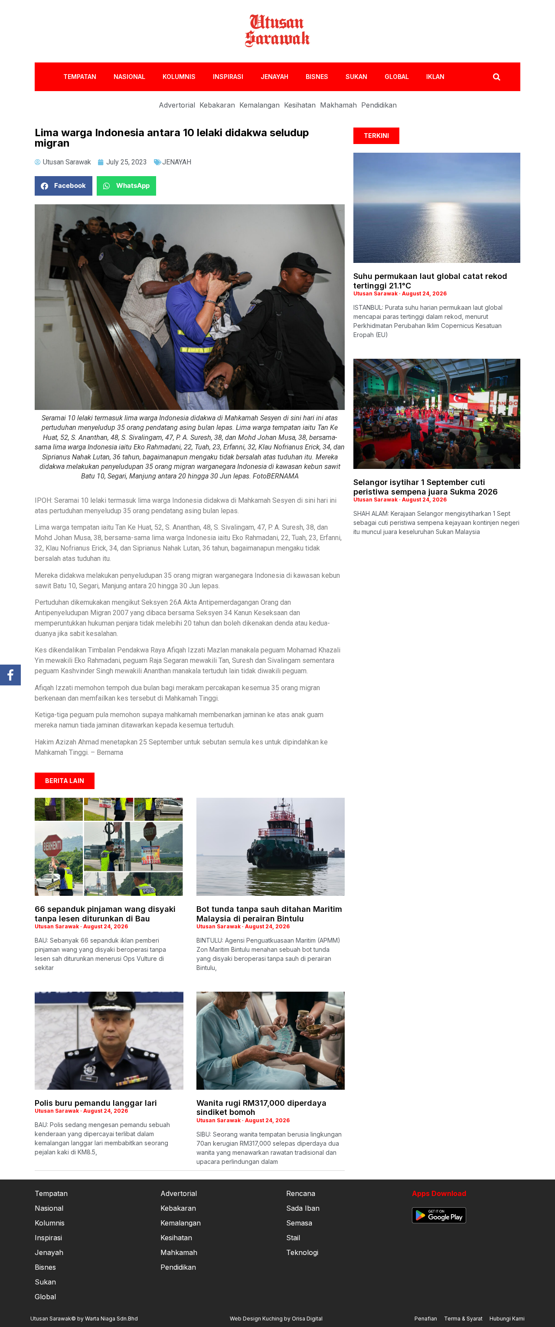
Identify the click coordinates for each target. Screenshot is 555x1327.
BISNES (317, 76)
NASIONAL (129, 76)
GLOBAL (397, 76)
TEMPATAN (79, 76)
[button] (63, 186)
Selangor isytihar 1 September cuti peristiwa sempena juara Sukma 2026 (425, 487)
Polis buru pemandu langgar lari (96, 1102)
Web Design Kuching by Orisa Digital (276, 1318)
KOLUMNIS (179, 76)
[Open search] (496, 77)
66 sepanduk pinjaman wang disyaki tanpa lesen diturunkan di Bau (105, 913)
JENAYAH (274, 76)
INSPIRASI (228, 76)
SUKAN (356, 76)
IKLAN (435, 76)
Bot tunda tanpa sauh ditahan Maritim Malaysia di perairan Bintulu (269, 913)
